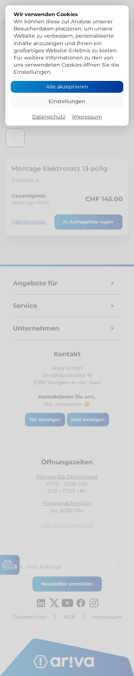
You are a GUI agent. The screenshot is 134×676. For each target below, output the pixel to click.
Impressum (87, 117)
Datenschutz (48, 117)
